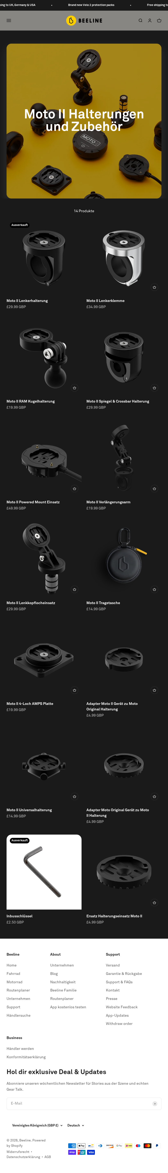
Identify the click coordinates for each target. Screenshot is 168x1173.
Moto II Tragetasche (103, 603)
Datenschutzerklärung (23, 1157)
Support (13, 1007)
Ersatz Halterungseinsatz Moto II (114, 916)
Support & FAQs (119, 982)
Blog (54, 974)
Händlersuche (19, 1016)
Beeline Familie (63, 990)
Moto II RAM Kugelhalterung (31, 401)
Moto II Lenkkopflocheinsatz (31, 603)
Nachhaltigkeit (63, 982)
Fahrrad (13, 974)
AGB (47, 1157)
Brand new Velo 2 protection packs (83, 5)
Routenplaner (18, 990)
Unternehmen (18, 999)
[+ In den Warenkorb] (154, 287)
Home (12, 965)
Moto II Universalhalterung (29, 810)
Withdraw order (119, 1024)
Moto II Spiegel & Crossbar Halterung (117, 401)
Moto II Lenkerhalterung (27, 301)
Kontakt (113, 990)
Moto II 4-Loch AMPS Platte (30, 704)
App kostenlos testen (68, 1007)
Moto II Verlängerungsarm (108, 502)
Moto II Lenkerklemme (105, 301)
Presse (111, 999)
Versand (113, 965)
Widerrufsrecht (18, 1152)
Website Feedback (122, 1007)
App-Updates (117, 1016)
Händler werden (20, 1049)
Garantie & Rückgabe (124, 974)
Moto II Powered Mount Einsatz (33, 502)
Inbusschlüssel (19, 916)
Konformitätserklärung (26, 1057)
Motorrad (15, 982)
